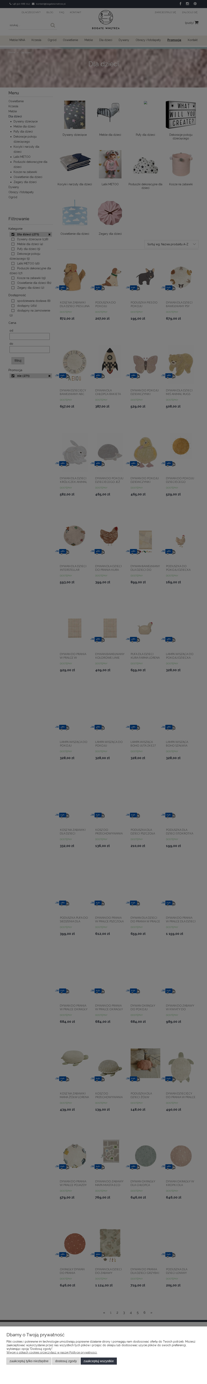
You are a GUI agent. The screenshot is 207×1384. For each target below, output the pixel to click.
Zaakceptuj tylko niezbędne (29, 1361)
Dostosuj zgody (66, 1361)
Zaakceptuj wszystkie (98, 1361)
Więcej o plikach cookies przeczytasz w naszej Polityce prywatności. (51, 1352)
